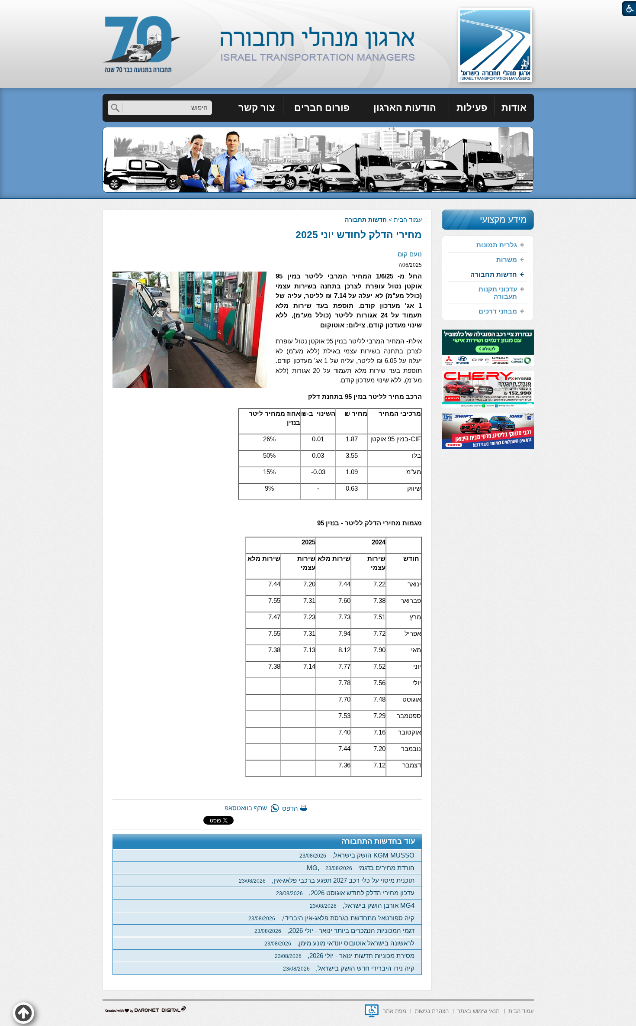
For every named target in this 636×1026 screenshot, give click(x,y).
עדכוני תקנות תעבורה (498, 292)
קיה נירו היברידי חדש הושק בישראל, (348, 968)
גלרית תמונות (496, 245)
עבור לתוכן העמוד (318, 8)
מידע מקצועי (503, 219)
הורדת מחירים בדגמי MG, (360, 867)
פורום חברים (322, 107)
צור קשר (256, 107)
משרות (506, 259)
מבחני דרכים (498, 311)
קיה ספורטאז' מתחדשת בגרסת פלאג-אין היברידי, (331, 918)
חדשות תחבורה (366, 219)
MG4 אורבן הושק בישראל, (362, 905)
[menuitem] (514, 108)
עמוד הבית (408, 219)
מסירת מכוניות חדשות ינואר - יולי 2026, (344, 955)
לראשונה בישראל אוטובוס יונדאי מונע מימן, (339, 943)
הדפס (290, 808)
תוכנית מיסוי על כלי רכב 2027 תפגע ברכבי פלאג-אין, (326, 880)
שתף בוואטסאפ (246, 808)
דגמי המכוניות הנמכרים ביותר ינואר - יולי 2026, (334, 930)
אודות (514, 107)
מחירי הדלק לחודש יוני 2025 (359, 234)
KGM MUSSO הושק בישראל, (356, 855)
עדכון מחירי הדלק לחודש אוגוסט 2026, (345, 893)
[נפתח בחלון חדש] (372, 1010)
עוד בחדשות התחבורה (378, 841)
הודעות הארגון (404, 107)
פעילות (471, 107)
